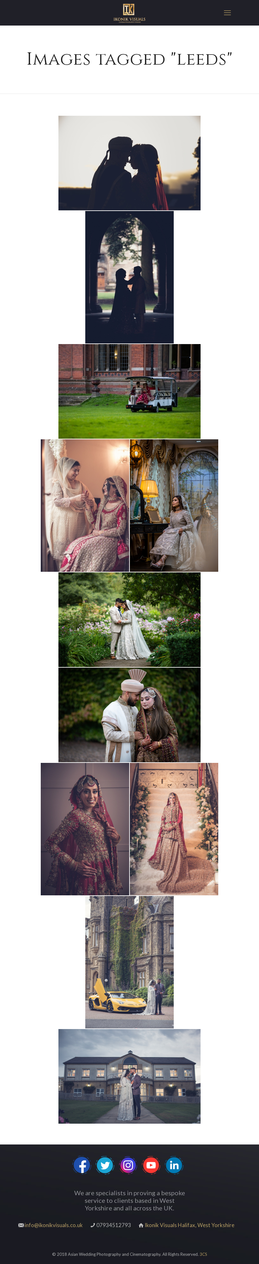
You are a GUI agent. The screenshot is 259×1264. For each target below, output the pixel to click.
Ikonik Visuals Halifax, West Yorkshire (189, 1225)
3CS (203, 1254)
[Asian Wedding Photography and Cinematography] (129, 12)
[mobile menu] (227, 12)
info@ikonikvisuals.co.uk (54, 1225)
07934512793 (113, 1225)
